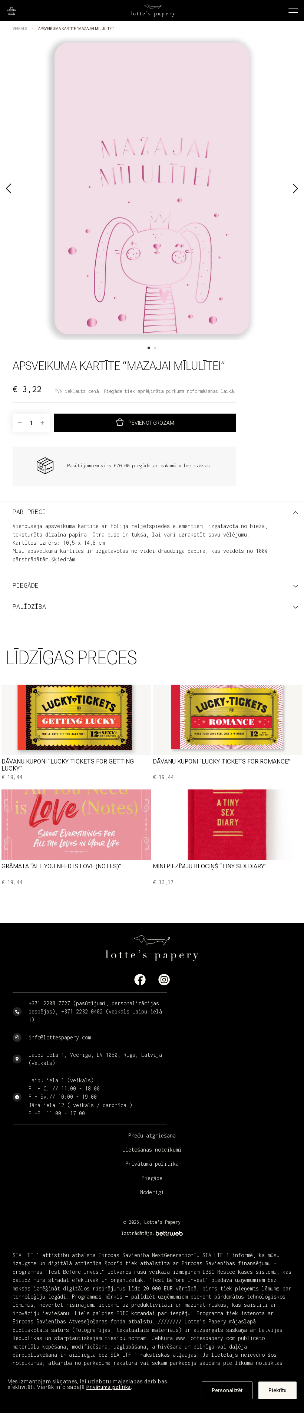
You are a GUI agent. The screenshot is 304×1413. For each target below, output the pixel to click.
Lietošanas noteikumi (152, 1149)
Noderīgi (152, 1192)
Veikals (20, 29)
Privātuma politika (108, 1387)
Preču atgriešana (152, 1135)
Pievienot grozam (151, 423)
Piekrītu (277, 1390)
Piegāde (152, 1178)
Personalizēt (227, 1390)
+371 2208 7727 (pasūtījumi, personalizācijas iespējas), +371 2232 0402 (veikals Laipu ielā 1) (95, 1011)
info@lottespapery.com (60, 1037)
